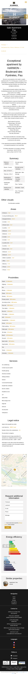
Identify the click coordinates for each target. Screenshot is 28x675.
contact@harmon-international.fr (14, 633)
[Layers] (24, 456)
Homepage (3, 44)
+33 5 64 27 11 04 (14, 632)
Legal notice (16, 667)
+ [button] (3, 456)
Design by (20, 669)
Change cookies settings (12, 668)
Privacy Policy (20, 672)
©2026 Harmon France (7, 667)
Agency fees (23, 667)
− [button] (3, 457)
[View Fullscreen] (3, 461)
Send (7, 527)
